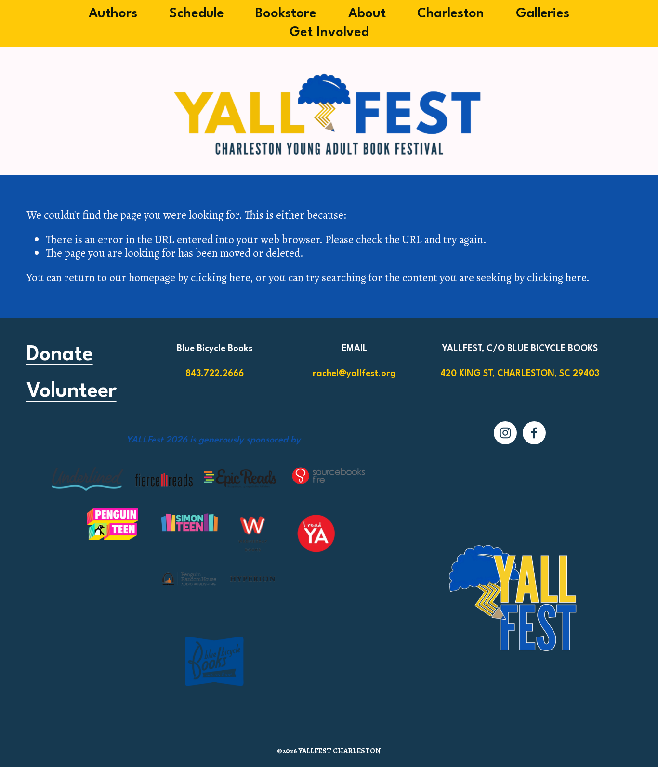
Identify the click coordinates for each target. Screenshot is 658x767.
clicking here (220, 277)
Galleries (542, 14)
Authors (113, 14)
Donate (59, 355)
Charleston (450, 14)
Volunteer (71, 391)
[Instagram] (505, 432)
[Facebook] (534, 432)
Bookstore (285, 14)
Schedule (196, 14)
